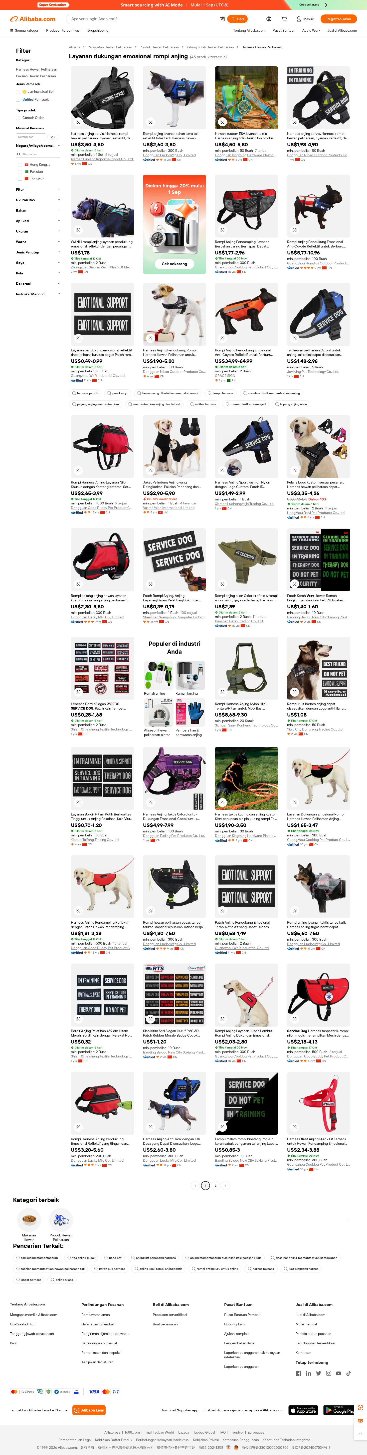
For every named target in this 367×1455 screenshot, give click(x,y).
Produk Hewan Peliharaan (159, 47)
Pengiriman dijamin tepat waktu (105, 1334)
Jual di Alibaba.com (310, 1315)
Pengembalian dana (239, 1343)
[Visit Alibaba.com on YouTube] (339, 1373)
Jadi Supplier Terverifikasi (315, 1343)
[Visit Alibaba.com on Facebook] (299, 1373)
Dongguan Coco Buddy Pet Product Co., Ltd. (102, 508)
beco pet (115, 1258)
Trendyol (236, 1432)
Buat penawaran (165, 1324)
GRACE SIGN (225, 376)
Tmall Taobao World (159, 1432)
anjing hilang (64, 1280)
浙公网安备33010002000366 (265, 1448)
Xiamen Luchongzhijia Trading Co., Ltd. (244, 504)
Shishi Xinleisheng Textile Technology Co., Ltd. (102, 729)
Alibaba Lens (38, 1410)
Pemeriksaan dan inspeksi (101, 1353)
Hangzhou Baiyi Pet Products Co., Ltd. (316, 513)
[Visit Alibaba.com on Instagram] (329, 1373)
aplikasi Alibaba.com (266, 1410)
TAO (222, 1432)
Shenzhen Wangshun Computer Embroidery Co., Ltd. (174, 617)
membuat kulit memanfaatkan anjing (274, 393)
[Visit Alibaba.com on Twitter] (319, 1373)
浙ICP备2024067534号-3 (311, 1448)
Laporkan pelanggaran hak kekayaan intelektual (252, 1355)
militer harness (205, 404)
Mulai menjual (306, 1324)
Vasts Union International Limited (168, 508)
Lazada (183, 1432)
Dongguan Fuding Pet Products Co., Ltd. (174, 836)
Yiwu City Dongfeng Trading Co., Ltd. (315, 729)
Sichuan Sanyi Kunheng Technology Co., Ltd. (246, 725)
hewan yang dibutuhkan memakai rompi (170, 393)
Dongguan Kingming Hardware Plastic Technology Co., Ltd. (246, 155)
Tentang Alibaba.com (27, 1304)
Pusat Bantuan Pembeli (242, 1315)
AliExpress (112, 1432)
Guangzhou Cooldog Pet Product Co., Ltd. (246, 267)
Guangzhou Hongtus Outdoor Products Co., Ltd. (318, 263)
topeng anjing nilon (293, 404)
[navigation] (38, 617)
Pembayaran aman (95, 1315)
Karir (13, 1343)
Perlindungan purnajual (99, 1343)
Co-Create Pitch (22, 1324)
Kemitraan (303, 1353)
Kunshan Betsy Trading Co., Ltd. (239, 621)
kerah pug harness (112, 1269)
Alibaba (74, 47)
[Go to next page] (225, 1185)
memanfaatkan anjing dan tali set (157, 404)
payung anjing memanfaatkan (98, 404)
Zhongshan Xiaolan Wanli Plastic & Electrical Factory (102, 267)
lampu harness (223, 393)
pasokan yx (120, 393)
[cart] (285, 20)
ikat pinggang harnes (303, 1269)
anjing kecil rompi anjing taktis (161, 1269)
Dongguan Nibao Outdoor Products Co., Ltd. (318, 155)
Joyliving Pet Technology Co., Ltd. (313, 372)
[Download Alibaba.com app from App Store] (303, 1410)
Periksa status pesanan (313, 1334)
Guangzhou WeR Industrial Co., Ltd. (98, 376)
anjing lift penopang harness (156, 1258)
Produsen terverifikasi (170, 1315)
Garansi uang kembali (97, 1324)
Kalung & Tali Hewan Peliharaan (210, 47)
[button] (222, 19)
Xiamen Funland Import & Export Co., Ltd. (102, 159)
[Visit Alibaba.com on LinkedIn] (309, 1373)
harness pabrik (87, 393)
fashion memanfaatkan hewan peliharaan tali (53, 1269)
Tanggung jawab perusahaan (32, 1334)
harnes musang (263, 1269)
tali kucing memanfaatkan (39, 1258)
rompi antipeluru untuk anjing (217, 1269)
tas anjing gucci (83, 1258)
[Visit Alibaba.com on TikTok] (349, 1373)
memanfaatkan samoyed (248, 404)
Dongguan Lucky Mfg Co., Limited (169, 155)
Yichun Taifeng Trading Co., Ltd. (95, 840)
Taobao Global (204, 1432)
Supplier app (187, 1410)
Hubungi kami (234, 1324)
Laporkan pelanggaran (241, 1367)
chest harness (31, 1280)
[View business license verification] (228, 1447)
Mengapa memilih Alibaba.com (33, 1315)
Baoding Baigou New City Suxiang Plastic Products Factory (318, 617)
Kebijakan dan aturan (97, 1362)
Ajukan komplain (236, 1334)
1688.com (132, 1432)
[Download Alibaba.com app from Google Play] (340, 1410)
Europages (256, 1432)
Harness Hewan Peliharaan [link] (262, 47)
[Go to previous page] (195, 1185)
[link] (360, 1407)
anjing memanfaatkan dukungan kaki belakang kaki (225, 1258)
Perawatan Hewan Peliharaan (110, 47)
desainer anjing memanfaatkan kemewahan (306, 1258)
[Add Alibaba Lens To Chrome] (89, 1410)
